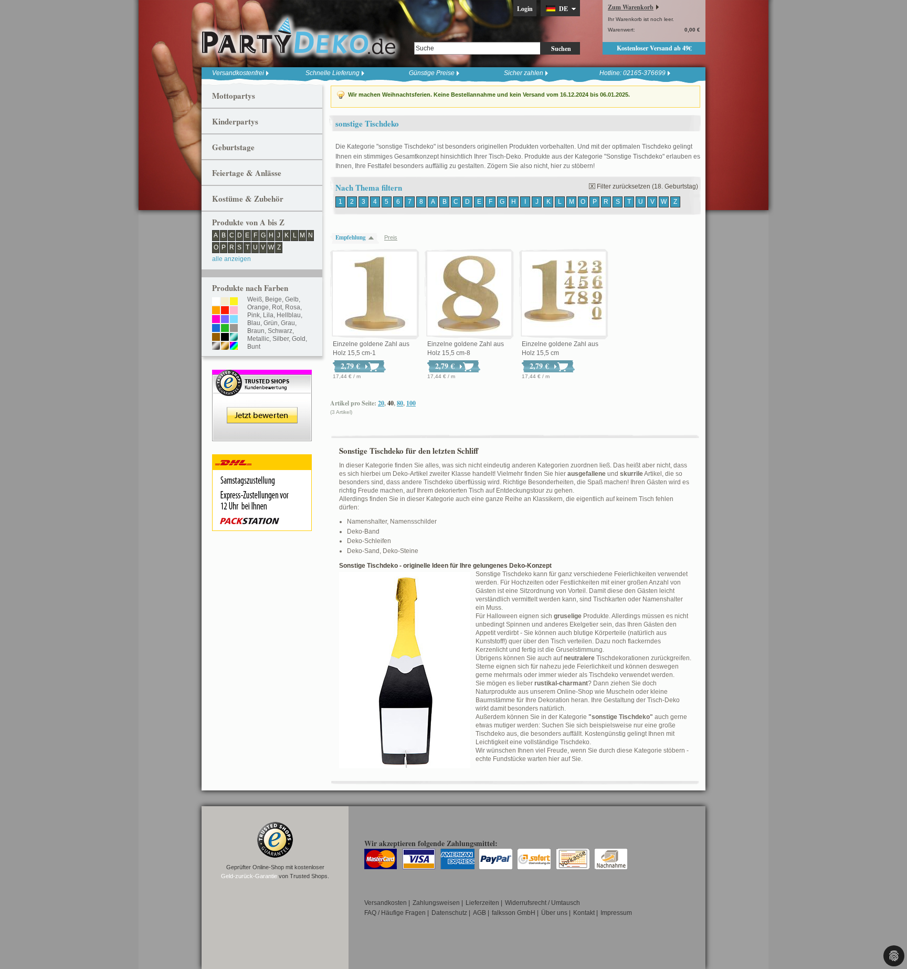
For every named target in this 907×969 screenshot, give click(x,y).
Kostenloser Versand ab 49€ (654, 48)
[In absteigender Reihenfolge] (373, 237)
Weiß (254, 299)
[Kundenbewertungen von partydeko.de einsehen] (262, 374)
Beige (273, 299)
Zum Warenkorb (630, 7)
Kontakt (584, 912)
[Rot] (225, 311)
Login (525, 8)
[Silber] (216, 346)
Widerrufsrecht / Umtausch (542, 903)
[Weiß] (216, 302)
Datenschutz (449, 912)
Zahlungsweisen (436, 903)
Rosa (292, 307)
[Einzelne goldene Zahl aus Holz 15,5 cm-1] (374, 294)
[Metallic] (234, 337)
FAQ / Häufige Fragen (395, 912)
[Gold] (225, 346)
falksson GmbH (513, 912)
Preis (390, 237)
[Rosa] (234, 311)
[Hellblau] (234, 320)
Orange (258, 307)
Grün (270, 323)
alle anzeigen (231, 259)
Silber (280, 338)
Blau (253, 323)
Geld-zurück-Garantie (249, 876)
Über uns (554, 912)
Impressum (616, 912)
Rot (277, 307)
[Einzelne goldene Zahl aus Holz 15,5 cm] (563, 294)
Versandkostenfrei (238, 73)
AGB (479, 912)
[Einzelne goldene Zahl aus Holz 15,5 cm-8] (469, 294)
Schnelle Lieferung (332, 73)
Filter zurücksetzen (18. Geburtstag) (647, 186)
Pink (253, 315)
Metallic (258, 338)
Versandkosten (385, 903)
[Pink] (216, 320)
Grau (288, 323)
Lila (268, 315)
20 (381, 403)
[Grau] (234, 328)
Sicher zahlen (523, 73)
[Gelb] (234, 302)
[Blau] (216, 328)
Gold (298, 338)
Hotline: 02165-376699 (632, 73)
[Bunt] (234, 346)
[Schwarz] (225, 337)
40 (390, 403)
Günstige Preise (432, 73)
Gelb (292, 299)
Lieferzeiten (482, 903)
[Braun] (216, 337)
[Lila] (225, 320)
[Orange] (216, 311)
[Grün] (225, 328)
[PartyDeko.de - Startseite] (299, 36)
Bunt (253, 346)
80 (400, 403)
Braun (256, 331)
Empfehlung (350, 237)
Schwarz (280, 331)
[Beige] (225, 302)
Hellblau (289, 315)
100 (411, 403)
